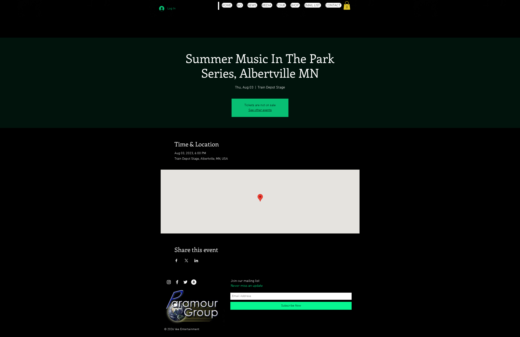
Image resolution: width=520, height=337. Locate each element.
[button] (346, 5)
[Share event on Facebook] (176, 260)
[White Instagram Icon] (168, 282)
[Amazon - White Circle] (193, 282)
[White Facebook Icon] (177, 282)
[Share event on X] (186, 260)
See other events (260, 110)
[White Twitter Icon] (185, 282)
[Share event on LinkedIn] (196, 260)
